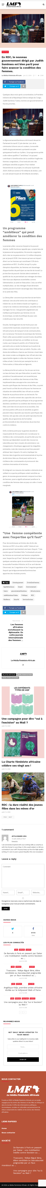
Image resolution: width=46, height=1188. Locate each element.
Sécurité (16, 599)
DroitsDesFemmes (33, 582)
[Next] (24, 1012)
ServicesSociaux (28, 599)
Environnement (31, 587)
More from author (25, 674)
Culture (31, 984)
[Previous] (21, 1012)
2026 (16, 949)
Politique (5, 52)
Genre (6, 591)
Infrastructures (35, 591)
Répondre (15, 841)
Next (10, 817)
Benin (25, 984)
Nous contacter (8, 1133)
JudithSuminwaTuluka (11, 595)
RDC (32, 595)
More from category (10, 677)
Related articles (9, 674)
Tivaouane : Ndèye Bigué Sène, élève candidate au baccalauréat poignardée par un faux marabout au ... (23, 973)
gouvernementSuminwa (19, 591)
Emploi (20, 587)
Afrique (22, 949)
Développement (18, 582)
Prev (5, 817)
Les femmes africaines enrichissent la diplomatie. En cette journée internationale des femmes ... (15, 632)
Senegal (25, 967)
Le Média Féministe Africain (12, 75)
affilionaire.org (19, 836)
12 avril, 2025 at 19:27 (19, 839)
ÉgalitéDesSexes (9, 587)
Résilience (7, 599)
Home (4, 1128)
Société (28, 949)
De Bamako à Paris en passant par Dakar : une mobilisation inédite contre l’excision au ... (23, 955)
